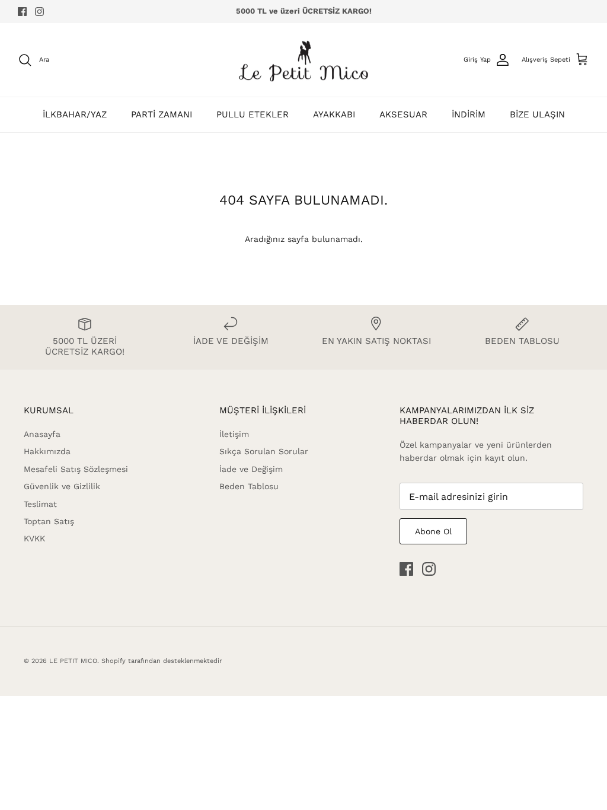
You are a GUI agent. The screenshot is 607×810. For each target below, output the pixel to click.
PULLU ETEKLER (252, 114)
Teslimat (40, 504)
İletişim (234, 434)
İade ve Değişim (251, 469)
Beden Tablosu (249, 486)
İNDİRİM (468, 114)
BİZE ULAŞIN (537, 114)
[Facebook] (22, 11)
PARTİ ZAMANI (161, 114)
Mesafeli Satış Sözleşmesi (76, 469)
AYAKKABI (334, 114)
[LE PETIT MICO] (303, 60)
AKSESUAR (403, 114)
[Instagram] (39, 11)
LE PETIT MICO (73, 661)
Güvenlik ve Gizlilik (62, 486)
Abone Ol (433, 531)
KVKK (34, 538)
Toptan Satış (49, 521)
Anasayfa (42, 434)
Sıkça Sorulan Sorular (263, 451)
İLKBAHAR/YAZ (75, 114)
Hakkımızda (47, 451)
